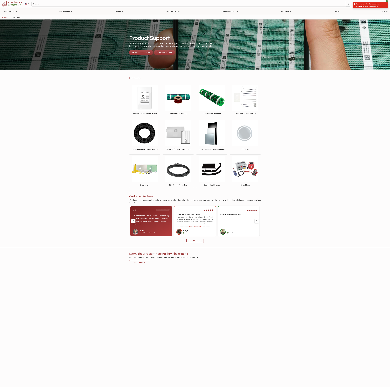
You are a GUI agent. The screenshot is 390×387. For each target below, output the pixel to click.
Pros (384, 11)
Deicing (118, 11)
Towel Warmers (171, 11)
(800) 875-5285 (15, 5)
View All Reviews (195, 241)
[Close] (387, 5)
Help (336, 11)
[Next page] (257, 221)
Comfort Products (229, 11)
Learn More (138, 262)
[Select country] (27, 3)
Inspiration (285, 11)
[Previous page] (133, 221)
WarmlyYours (15, 2)
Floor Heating (9, 11)
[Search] (348, 3)
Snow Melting (65, 11)
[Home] (5, 4)
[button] (195, 221)
